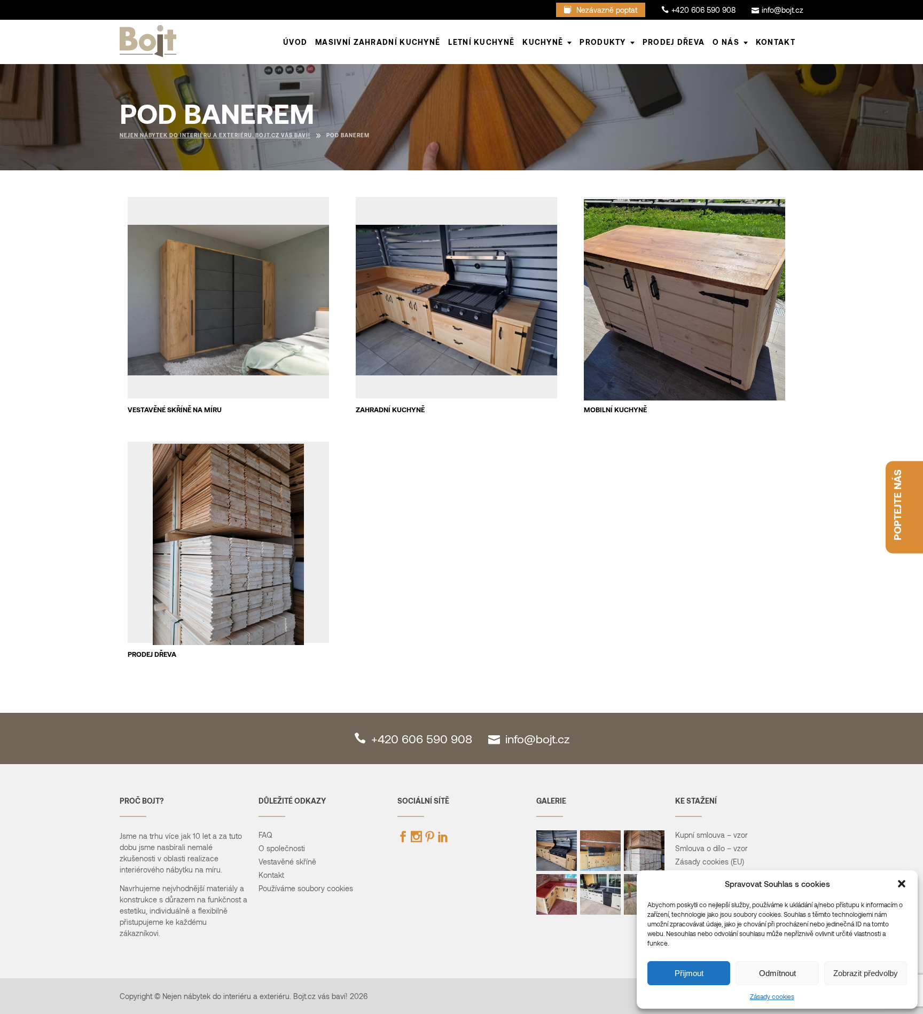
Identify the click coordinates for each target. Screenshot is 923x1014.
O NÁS (726, 41)
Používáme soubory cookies (306, 888)
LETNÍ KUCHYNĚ (481, 41)
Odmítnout (777, 973)
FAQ (265, 834)
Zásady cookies (772, 996)
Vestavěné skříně (287, 861)
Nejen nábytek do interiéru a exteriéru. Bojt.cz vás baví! (215, 135)
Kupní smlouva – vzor (711, 834)
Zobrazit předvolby (865, 973)
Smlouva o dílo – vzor (711, 848)
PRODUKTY (602, 41)
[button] (901, 883)
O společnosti (282, 848)
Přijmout (689, 973)
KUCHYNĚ (542, 41)
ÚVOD (295, 41)
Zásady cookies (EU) (709, 861)
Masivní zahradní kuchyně (377, 41)
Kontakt (775, 41)
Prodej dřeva (674, 41)
